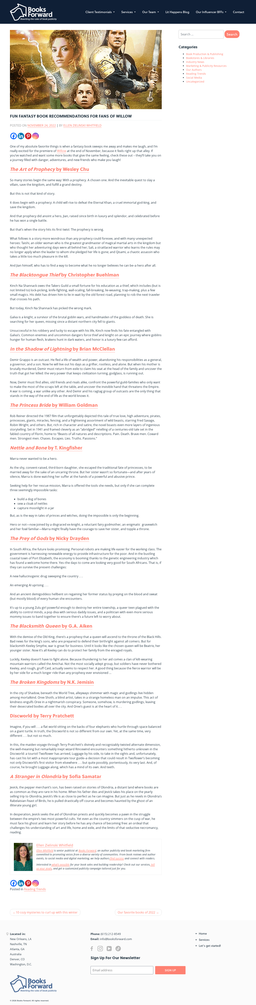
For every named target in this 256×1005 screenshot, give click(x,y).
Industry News (195, 62)
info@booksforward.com (116, 939)
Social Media (194, 77)
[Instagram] (35, 136)
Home (203, 933)
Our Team (149, 12)
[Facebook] (13, 136)
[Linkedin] (21, 136)
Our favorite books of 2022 (136, 912)
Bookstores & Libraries (200, 58)
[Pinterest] (28, 136)
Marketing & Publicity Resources (206, 66)
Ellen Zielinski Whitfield (82, 125)
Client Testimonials (98, 12)
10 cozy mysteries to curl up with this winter (47, 912)
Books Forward (24, 1000)
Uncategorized (195, 81)
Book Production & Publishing (204, 54)
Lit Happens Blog (177, 12)
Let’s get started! (210, 946)
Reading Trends (35, 889)
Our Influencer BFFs (210, 12)
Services (127, 12)
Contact (238, 12)
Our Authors (194, 70)
